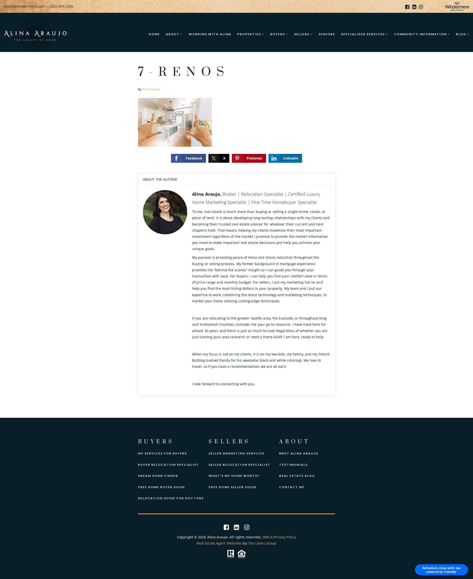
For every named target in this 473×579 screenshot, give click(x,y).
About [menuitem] (173, 34)
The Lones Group (262, 543)
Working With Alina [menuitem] (210, 34)
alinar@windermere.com (24, 6)
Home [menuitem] (154, 34)
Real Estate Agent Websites (219, 543)
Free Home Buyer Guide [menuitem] (161, 487)
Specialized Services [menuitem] (363, 34)
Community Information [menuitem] (421, 34)
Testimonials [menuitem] (293, 464)
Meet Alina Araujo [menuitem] (298, 453)
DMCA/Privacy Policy (279, 537)
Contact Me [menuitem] (291, 487)
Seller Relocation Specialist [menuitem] (239, 464)
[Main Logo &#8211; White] (35, 33)
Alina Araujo (151, 89)
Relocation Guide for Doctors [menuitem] (171, 498)
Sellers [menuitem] (302, 34)
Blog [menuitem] (461, 34)
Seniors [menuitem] (327, 34)
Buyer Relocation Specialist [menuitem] (168, 464)
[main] (236, 235)
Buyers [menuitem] (278, 34)
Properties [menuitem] (249, 34)
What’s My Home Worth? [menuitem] (234, 476)
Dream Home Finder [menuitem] (158, 476)
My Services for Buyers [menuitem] (162, 453)
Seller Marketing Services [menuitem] (237, 453)
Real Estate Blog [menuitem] (297, 476)
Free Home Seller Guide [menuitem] (233, 487)
